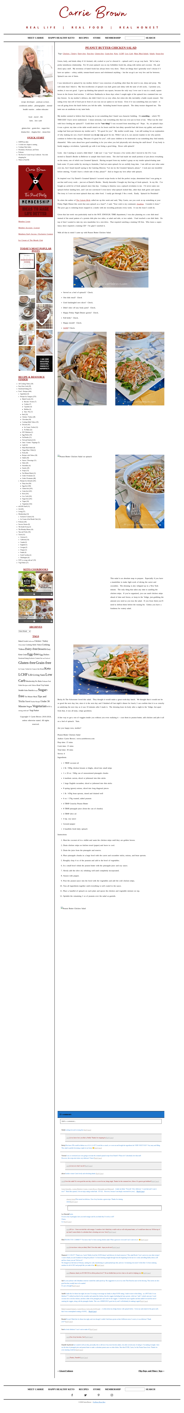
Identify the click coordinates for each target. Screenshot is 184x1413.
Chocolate (25, 419)
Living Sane (39, 675)
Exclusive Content (25, 517)
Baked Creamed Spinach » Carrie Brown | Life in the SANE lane (80, 1309)
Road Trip (40, 685)
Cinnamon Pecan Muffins (44, 342)
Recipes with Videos (28, 455)
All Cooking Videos (24, 384)
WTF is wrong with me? (25, 560)
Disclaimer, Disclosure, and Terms (28, 150)
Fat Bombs (25, 437)
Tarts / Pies (27, 412)
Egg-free (24, 486)
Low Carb (25, 496)
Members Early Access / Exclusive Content (35, 234)
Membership (22, 514)
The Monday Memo (24, 529)
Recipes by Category (26, 396)
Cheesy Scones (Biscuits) (44, 265)
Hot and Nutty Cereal (26, 308)
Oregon (22, 550)
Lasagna (27, 358)
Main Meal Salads (27, 448)
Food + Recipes (23, 391)
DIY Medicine (26, 432)
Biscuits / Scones (29, 402)
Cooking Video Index (24, 147)
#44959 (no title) (23, 142)
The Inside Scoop (23, 527)
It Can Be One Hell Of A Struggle (44, 363)
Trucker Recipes (35, 701)
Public (20, 685)
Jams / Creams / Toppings (29, 442)
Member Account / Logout (29, 228)
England (22, 545)
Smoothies (25, 465)
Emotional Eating (23, 389)
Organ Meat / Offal (28, 450)
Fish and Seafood (27, 440)
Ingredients (23, 394)
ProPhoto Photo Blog (99, 1402)
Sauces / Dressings (27, 460)
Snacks (24, 468)
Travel (20, 534)
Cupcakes (27, 407)
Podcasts (21, 152)
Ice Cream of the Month (37, 669)
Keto (23, 494)
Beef (23, 414)
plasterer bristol (71, 1199)
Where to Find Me (23, 160)
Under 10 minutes (27, 476)
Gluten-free (25, 488)
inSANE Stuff (22, 506)
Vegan (24, 501)
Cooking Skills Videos (29, 422)
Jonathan (140, 204)
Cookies (26, 404)
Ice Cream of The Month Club (30, 240)
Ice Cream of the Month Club (29, 519)
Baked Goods (26, 399)
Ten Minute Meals (27, 473)
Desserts (24, 424)
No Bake (26, 430)
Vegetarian (25, 504)
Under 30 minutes (27, 478)
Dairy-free (25, 483)
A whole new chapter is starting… (28, 144)
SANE (65, 328)
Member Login (24, 222)
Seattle (22, 552)
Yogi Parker (22, 563)
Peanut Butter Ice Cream (27, 282)
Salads (24, 458)
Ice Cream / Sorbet (29, 427)
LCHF (23, 674)
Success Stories (23, 524)
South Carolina (24, 555)
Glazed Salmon (66, 1371)
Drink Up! (27, 333)
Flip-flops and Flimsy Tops (151, 1371)
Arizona (22, 537)
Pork (23, 453)
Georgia (22, 547)
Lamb (24, 445)
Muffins (26, 409)
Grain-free (25, 491)
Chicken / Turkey (27, 417)
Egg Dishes (25, 435)
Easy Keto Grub (23, 386)
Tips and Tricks (23, 532)
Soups (24, 470)
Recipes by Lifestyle (26, 481)
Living (20, 511)
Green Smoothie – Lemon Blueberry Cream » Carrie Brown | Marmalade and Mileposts (87, 1189)
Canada (22, 542)
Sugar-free (25, 499)
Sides (23, 463)
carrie (68, 1138)
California (23, 539)
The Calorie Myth (83, 200)
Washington (23, 557)
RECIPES (84, 38)
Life (19, 509)
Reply (85, 1130)
